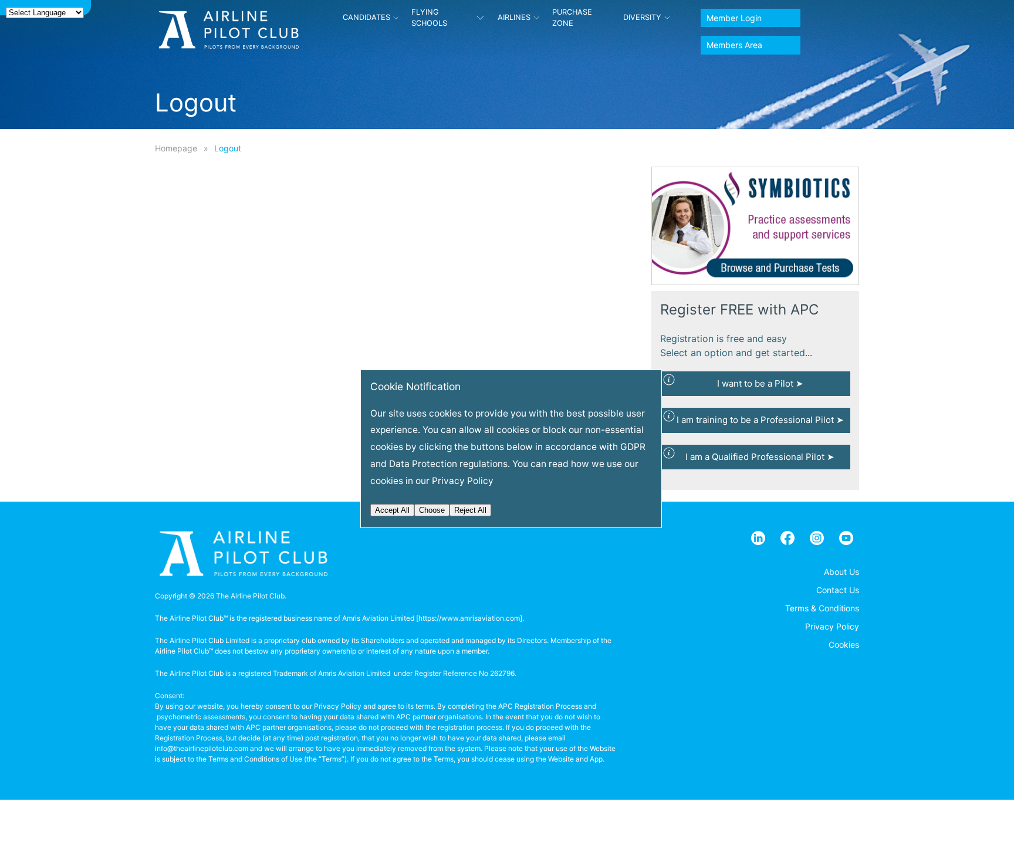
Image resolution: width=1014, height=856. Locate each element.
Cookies (844, 644)
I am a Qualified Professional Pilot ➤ (759, 456)
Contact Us (837, 590)
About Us (841, 572)
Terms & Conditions (822, 608)
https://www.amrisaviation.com (469, 618)
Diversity (642, 17)
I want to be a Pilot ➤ (760, 383)
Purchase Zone (572, 18)
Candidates (366, 17)
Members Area (734, 45)
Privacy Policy (832, 626)
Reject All (470, 510)
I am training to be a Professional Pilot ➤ (760, 419)
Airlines (514, 17)
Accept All (392, 510)
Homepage (176, 148)
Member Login (734, 18)
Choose (432, 510)
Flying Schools (429, 18)
